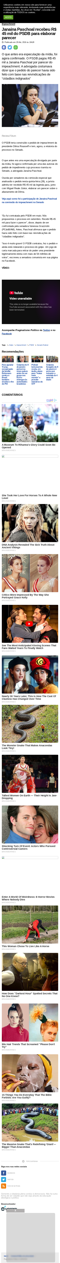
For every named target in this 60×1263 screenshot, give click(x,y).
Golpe (11, 345)
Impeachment (8, 24)
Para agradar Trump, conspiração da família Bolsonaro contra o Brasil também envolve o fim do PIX (8, 374)
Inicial (6, 1256)
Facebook (7, 333)
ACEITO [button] (8, 17)
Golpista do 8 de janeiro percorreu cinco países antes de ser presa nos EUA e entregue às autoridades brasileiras (22, 374)
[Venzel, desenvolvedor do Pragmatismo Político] (9, 1208)
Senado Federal (42, 345)
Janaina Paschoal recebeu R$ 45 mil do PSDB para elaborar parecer (29, 33)
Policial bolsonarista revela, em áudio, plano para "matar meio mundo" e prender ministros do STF (37, 374)
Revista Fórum (9, 136)
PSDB (31, 345)
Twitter (46, 330)
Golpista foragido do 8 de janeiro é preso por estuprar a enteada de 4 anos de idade (52, 372)
